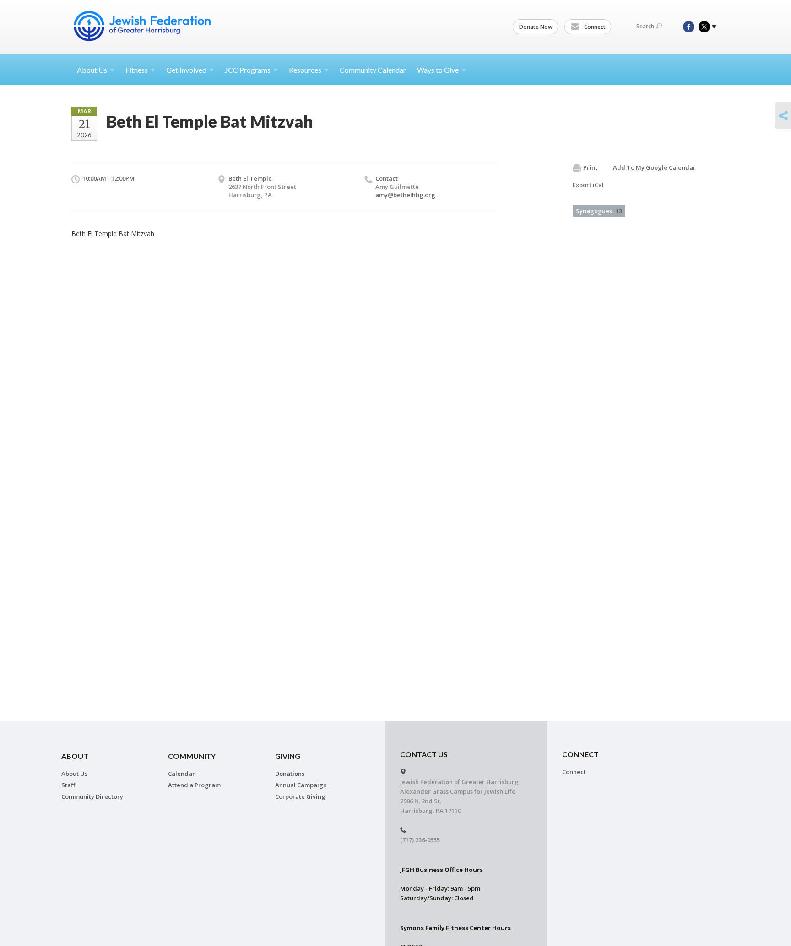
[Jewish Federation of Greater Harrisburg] (143, 26)
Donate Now (536, 27)
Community (192, 756)
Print (590, 167)
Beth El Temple (250, 178)
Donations (289, 773)
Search (645, 26)
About (92, 69)
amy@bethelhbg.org (405, 195)
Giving (287, 756)
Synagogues (599, 211)
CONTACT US (424, 754)
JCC (248, 69)
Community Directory (92, 796)
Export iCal (588, 185)
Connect (594, 27)
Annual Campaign (301, 785)
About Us (74, 773)
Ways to (438, 69)
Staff (68, 785)
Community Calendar (373, 69)
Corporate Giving (300, 796)
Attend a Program (194, 785)
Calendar (181, 773)
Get (186, 69)
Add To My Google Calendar (654, 167)
